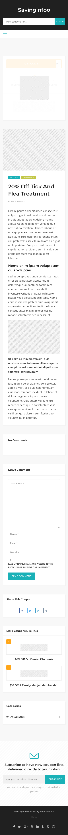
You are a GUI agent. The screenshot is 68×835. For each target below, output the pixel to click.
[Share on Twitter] (30, 610)
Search (59, 21)
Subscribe (55, 779)
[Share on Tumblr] (46, 610)
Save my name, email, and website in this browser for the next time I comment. (30, 565)
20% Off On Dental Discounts (34, 659)
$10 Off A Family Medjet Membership (34, 685)
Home (11, 201)
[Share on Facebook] (22, 610)
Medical (21, 201)
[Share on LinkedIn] (38, 610)
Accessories (18, 716)
